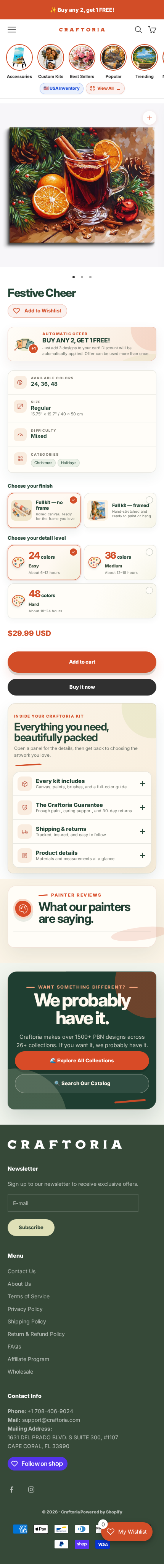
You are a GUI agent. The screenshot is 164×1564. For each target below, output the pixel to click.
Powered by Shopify (101, 1512)
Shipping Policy (27, 1321)
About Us (19, 1283)
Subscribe (31, 1227)
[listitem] (19, 61)
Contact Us (21, 1271)
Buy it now (82, 687)
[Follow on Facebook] (11, 1489)
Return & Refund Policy (36, 1334)
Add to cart (82, 662)
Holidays (68, 462)
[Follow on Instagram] (31, 1489)
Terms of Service (29, 1296)
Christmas (43, 462)
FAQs (14, 1346)
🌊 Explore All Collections (82, 1060)
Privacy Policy (25, 1309)
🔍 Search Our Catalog (82, 1083)
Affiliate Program (28, 1359)
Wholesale (20, 1371)
